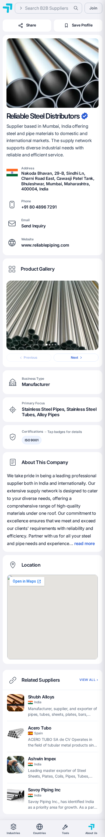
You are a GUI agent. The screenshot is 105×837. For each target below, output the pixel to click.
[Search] (76, 8)
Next (74, 357)
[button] (52, 73)
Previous (30, 357)
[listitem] (52, 705)
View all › (88, 680)
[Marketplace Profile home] (7, 8)
